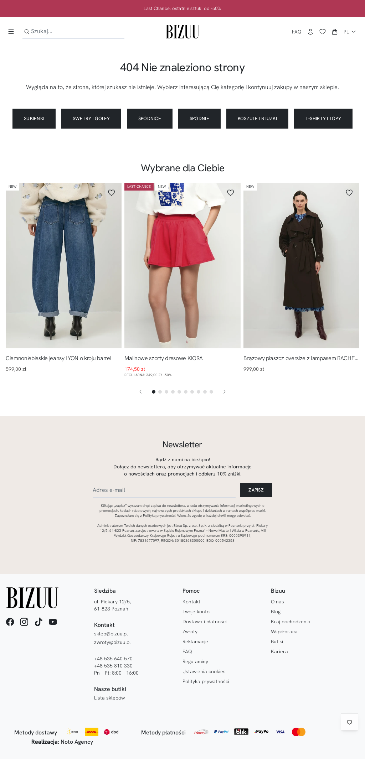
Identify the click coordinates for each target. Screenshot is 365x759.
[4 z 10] (173, 392)
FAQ (297, 31)
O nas (277, 601)
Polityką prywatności (159, 515)
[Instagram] (24, 622)
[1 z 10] (153, 392)
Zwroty (189, 631)
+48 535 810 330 (113, 665)
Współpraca (284, 631)
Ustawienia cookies (204, 671)
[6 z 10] (185, 392)
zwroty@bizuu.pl (112, 642)
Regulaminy (195, 661)
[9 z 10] (205, 392)
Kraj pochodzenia (290, 621)
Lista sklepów (109, 698)
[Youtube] (52, 622)
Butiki (277, 641)
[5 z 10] (179, 392)
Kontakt (191, 601)
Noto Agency (77, 741)
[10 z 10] (211, 392)
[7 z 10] (192, 392)
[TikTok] (38, 622)
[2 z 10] (160, 392)
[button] (334, 31)
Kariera (279, 651)
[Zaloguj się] (310, 31)
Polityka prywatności (205, 681)
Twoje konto (196, 611)
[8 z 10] (198, 392)
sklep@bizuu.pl (111, 633)
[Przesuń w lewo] (140, 391)
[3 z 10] (166, 392)
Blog (276, 611)
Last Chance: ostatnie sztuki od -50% (182, 8)
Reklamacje (195, 641)
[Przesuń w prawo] (224, 391)
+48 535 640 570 (113, 658)
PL (346, 31)
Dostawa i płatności (204, 621)
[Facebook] (10, 622)
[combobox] (73, 31)
